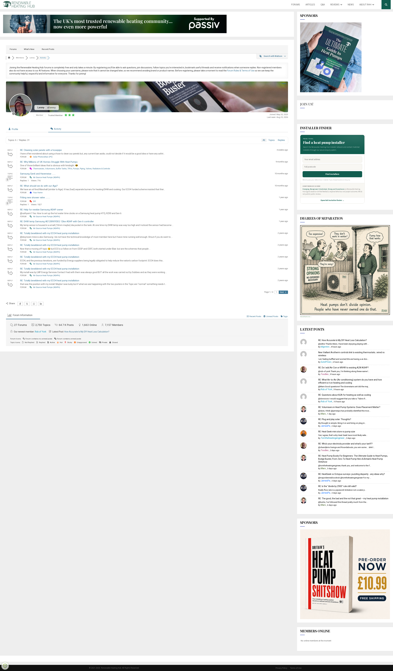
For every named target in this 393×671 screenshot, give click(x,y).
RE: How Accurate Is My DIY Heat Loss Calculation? (342, 340)
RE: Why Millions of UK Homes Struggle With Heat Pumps (49, 162)
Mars (323, 414)
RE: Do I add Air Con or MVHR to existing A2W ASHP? (343, 367)
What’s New (29, 49)
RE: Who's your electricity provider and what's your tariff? (345, 443)
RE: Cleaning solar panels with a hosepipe (41, 150)
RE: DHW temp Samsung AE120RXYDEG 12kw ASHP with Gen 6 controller (57, 221)
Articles (310, 4)
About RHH (365, 4)
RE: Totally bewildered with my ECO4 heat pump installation (49, 233)
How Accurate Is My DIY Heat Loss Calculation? (86, 331)
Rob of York (40, 331)
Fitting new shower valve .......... (35, 197)
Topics (271, 140)
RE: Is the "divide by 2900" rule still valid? (337, 486)
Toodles (325, 374)
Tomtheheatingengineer (332, 438)
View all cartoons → (305, 316)
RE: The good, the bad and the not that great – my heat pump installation (353, 498)
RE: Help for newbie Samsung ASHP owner (41, 209)
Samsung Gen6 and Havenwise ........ (38, 173)
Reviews (334, 4)
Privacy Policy (281, 668)
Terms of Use (296, 668)
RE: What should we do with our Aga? (39, 185)
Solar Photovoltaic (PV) (43, 157)
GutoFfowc (326, 362)
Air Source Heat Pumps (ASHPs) (46, 177)
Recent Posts (48, 49)
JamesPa (325, 426)
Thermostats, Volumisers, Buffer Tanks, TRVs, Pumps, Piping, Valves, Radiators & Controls (71, 169)
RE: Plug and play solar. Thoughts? (334, 419)
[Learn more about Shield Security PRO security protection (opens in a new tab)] (5, 666)
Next (282, 292)
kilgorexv (325, 346)
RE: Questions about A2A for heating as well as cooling (344, 395)
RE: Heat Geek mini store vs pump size (336, 431)
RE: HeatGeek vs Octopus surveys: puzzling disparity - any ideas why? (351, 474)
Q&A (323, 4)
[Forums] (9, 58)
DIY (34, 201)
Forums (295, 4)
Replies (281, 140)
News (351, 4)
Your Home (38, 193)
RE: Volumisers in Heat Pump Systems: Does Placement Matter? (349, 407)
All (264, 140)
